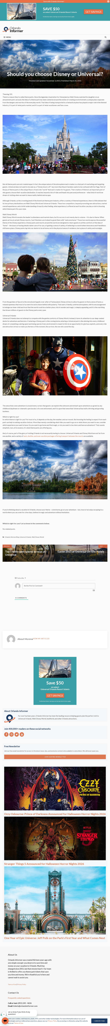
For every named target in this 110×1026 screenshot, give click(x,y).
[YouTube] (22, 734)
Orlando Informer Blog (12, 537)
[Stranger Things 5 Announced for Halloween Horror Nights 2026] (55, 859)
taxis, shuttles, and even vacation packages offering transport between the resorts (53, 436)
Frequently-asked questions (19, 998)
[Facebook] (6, 734)
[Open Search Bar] (105, 37)
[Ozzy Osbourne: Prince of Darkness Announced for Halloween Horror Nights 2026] (55, 809)
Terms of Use (12, 984)
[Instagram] (11, 734)
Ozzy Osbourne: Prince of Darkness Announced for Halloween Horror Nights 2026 (55, 814)
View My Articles (41, 639)
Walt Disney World (38, 537)
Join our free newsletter (55, 757)
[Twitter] (17, 734)
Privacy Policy (21, 984)
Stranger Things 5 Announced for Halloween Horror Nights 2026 (44, 863)
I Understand (99, 1021)
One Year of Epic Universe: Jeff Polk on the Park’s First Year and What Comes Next (54, 938)
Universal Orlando (25, 537)
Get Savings (93, 11)
